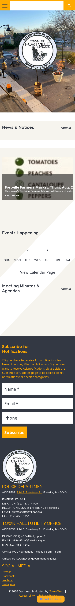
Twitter (6, 572)
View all (67, 128)
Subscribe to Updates (16, 373)
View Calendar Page (37, 272)
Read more (12, 195)
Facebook (8, 576)
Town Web (56, 591)
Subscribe (14, 432)
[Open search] (69, 5)
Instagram (8, 584)
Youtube (7, 580)
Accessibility (27, 595)
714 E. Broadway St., (30, 492)
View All (67, 289)
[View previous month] (28, 250)
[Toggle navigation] (5, 5)
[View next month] (47, 250)
